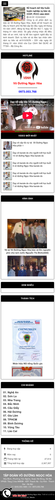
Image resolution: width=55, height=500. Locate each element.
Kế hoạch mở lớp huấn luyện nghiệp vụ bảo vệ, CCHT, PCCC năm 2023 (39, 10)
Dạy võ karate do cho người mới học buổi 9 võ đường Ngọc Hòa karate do (32, 164)
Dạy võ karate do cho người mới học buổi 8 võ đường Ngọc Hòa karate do (32, 174)
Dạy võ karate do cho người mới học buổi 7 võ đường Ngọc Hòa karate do (32, 185)
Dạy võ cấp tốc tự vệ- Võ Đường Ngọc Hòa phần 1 (30, 144)
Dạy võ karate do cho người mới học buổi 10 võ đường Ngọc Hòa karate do (32, 154)
